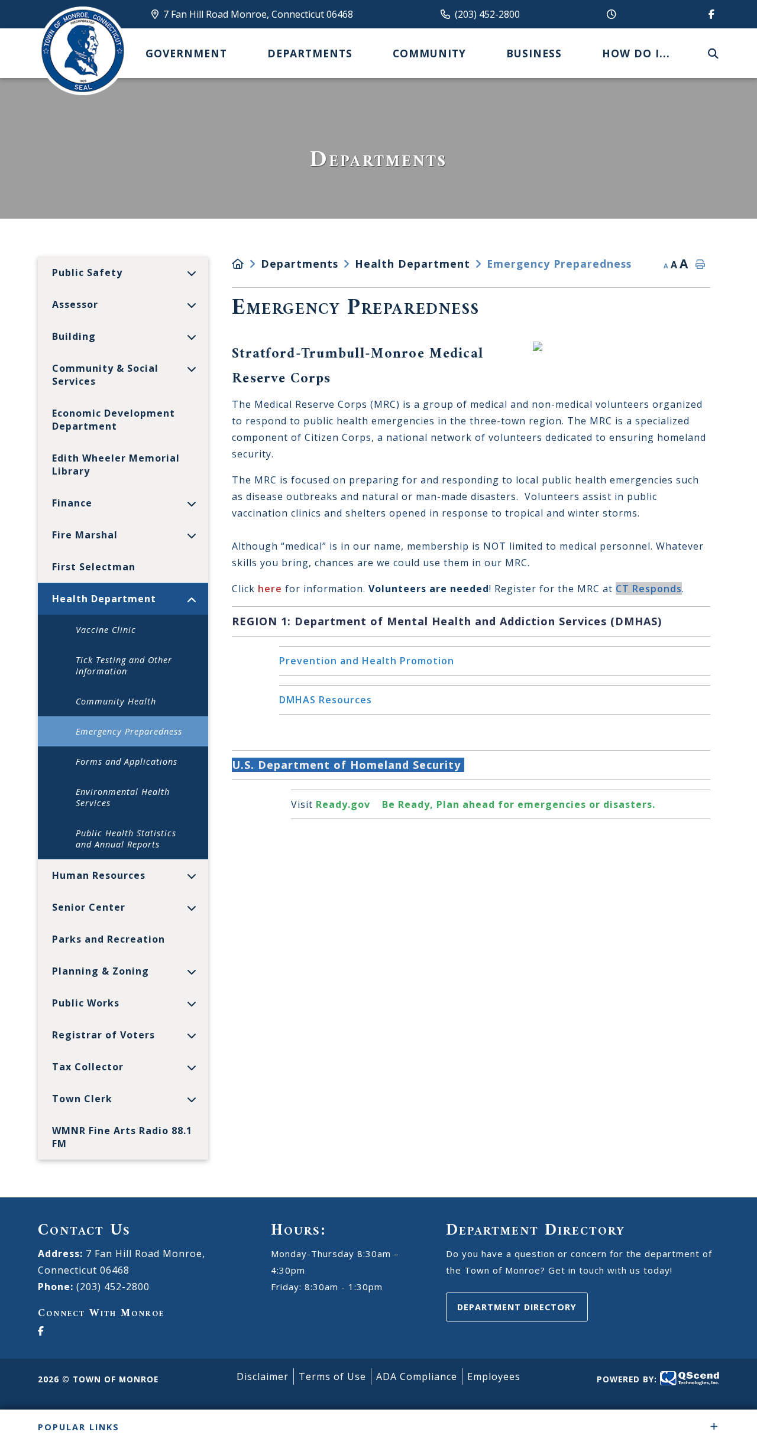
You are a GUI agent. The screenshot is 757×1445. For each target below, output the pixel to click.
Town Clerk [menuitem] (82, 1098)
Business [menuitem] (534, 53)
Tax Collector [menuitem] (88, 1066)
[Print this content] (700, 264)
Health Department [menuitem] (104, 598)
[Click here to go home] (246, 263)
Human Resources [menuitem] (98, 875)
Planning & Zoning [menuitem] (100, 971)
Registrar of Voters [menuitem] (103, 1034)
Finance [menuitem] (72, 502)
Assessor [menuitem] (75, 304)
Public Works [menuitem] (85, 1002)
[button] (191, 273)
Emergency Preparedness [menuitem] (129, 731)
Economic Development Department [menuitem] (113, 420)
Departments (299, 263)
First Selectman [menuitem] (93, 566)
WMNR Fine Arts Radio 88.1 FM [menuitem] (122, 1137)
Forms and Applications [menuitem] (126, 761)
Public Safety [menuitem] (87, 272)
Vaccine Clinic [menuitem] (106, 629)
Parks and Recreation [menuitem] (108, 939)
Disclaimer (263, 1376)
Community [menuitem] (429, 53)
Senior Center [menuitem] (88, 907)
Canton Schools (82, 51)
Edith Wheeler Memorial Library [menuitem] (116, 465)
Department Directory (517, 1307)
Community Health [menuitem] (116, 701)
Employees (493, 1376)
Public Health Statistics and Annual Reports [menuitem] (126, 838)
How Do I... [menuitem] (636, 53)
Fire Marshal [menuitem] (85, 534)
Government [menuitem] (186, 53)
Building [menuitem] (74, 336)
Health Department (412, 263)
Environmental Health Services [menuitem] (123, 797)
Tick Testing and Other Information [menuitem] (124, 665)
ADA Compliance (416, 1376)
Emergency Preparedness (559, 263)
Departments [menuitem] (309, 53)
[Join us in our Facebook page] (709, 14)
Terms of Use (332, 1376)
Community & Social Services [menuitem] (105, 375)
